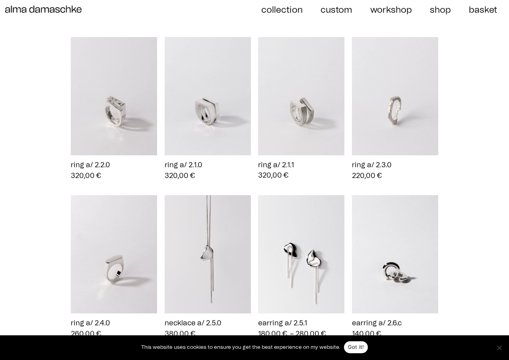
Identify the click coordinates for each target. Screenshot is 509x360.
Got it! (356, 347)
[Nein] (499, 348)
